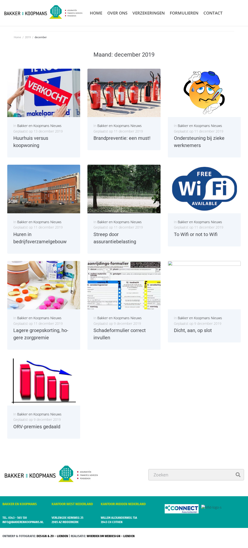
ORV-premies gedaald (36, 427)
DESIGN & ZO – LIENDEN (52, 536)
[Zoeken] (196, 475)
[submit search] (238, 474)
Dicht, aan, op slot (193, 330)
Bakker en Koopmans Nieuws (39, 125)
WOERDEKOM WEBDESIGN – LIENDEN (111, 536)
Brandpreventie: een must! (121, 138)
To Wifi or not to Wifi (195, 234)
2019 (28, 37)
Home (17, 37)
